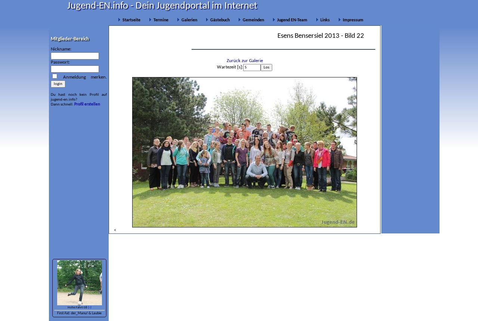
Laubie (97, 313)
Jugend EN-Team (291, 20)
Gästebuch (219, 20)
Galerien (188, 20)
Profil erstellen (87, 105)
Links (324, 20)
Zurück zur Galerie (245, 60)
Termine (159, 20)
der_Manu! (79, 313)
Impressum (352, 20)
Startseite (130, 20)
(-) (89, 307)
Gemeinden (252, 20)
